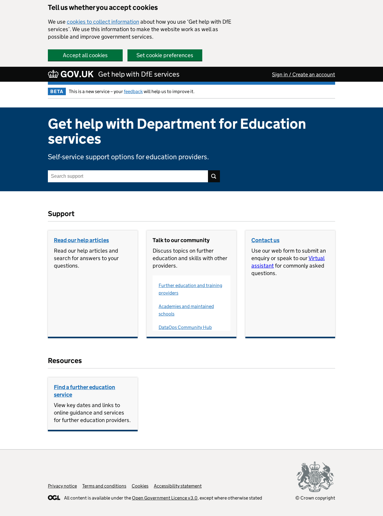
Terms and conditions (104, 486)
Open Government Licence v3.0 (164, 498)
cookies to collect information (103, 21)
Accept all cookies (85, 55)
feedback (133, 91)
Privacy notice (62, 486)
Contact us (265, 240)
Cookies (140, 486)
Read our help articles (81, 240)
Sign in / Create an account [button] (303, 74)
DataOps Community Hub (185, 327)
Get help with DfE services (139, 74)
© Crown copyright (315, 498)
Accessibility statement (178, 486)
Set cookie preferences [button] (164, 55)
